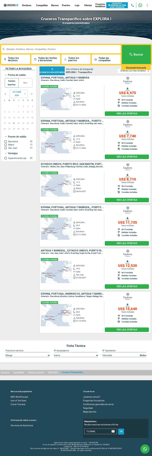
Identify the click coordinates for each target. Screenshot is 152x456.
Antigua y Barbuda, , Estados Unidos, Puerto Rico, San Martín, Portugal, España (72, 250)
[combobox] (62, 49)
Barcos (55, 5)
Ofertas (88, 5)
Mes (25, 83)
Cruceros (5, 372)
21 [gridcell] (14, 123)
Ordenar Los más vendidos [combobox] (133, 71)
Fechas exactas (12, 83)
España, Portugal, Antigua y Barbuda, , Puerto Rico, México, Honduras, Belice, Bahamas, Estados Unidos (72, 207)
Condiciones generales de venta (98, 404)
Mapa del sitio (89, 411)
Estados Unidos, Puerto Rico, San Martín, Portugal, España (72, 164)
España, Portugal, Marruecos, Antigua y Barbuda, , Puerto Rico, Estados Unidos (72, 294)
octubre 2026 (16, 94)
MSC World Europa (19, 397)
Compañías (18, 372)
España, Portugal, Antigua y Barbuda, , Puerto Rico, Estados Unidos (72, 121)
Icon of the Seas (18, 400)
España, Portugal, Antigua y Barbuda (65, 78)
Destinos (26, 5)
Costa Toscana (18, 404)
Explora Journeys (36, 372)
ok (121, 431)
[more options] (147, 5)
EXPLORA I (53, 372)
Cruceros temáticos (100, 5)
